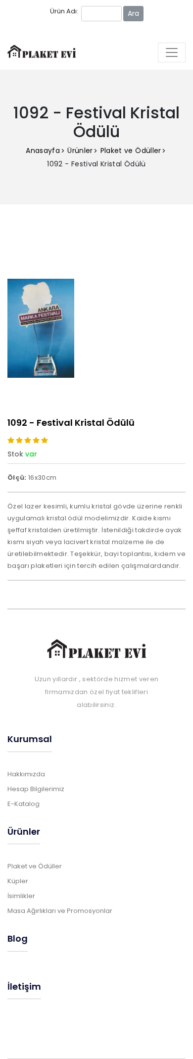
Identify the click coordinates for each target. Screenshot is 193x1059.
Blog (17, 938)
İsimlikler (21, 896)
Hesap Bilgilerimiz (35, 789)
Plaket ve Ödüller (130, 150)
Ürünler (80, 150)
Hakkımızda (26, 774)
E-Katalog (23, 803)
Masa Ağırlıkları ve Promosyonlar (59, 910)
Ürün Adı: (64, 11)
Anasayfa (43, 150)
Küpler (17, 881)
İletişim (24, 986)
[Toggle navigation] (172, 52)
